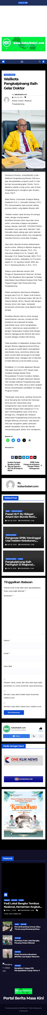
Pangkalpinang (9, 74)
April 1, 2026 (11, 910)
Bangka (7, 900)
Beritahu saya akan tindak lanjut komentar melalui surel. (21, 696)
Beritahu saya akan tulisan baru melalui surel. (23, 706)
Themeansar (23, 1011)
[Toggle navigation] (22, 61)
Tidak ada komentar (12, 914)
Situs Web (8, 666)
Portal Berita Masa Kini (23, 54)
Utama (20, 559)
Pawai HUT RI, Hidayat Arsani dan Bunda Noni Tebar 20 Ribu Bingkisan (20, 516)
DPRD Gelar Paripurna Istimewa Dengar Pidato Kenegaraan (31, 465)
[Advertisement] (23, 22)
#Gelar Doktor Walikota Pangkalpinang (21, 102)
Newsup (37, 1008)
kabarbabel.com (21, 94)
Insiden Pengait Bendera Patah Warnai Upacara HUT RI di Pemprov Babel (15, 466)
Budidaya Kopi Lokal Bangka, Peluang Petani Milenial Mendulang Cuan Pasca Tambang (26, 944)
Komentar (8, 596)
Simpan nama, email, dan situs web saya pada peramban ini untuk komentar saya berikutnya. (23, 684)
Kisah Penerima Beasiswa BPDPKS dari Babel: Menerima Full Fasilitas (27, 956)
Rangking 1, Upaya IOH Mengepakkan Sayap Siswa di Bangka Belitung (27, 970)
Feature (14, 900)
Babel (8, 511)
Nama (7, 640)
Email (7, 653)
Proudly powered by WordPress (16, 1008)
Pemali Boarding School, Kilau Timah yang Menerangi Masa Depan (27, 929)
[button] (40, 62)
